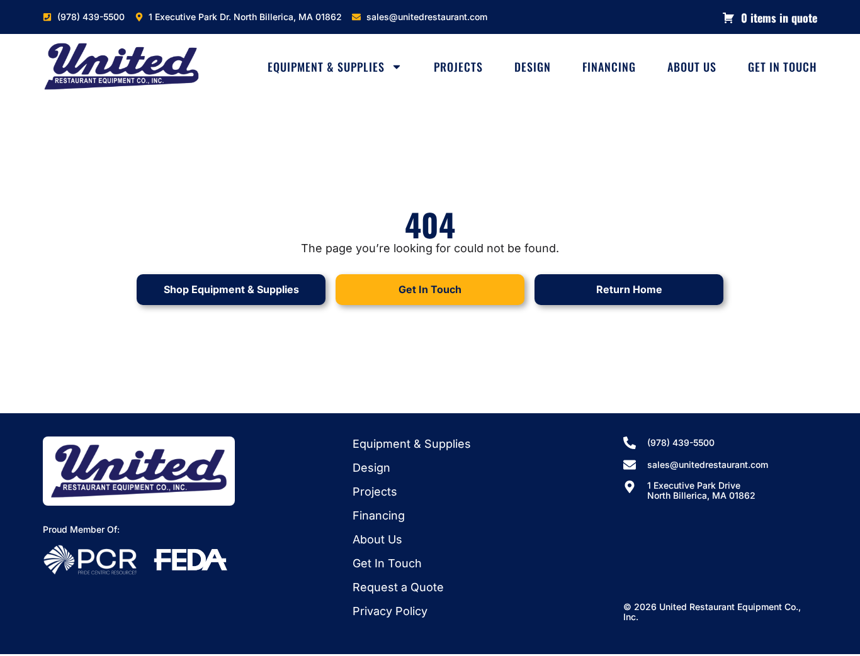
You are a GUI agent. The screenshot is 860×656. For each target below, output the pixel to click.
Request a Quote (398, 587)
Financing (609, 66)
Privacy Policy (390, 611)
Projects (458, 66)
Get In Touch (782, 66)
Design (532, 66)
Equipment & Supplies (326, 66)
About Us (691, 66)
